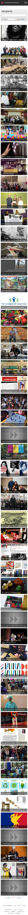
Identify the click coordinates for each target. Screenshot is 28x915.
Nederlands (20, 911)
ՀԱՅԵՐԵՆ (13, 911)
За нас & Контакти (7, 905)
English (15, 909)
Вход (24, 905)
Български (8, 909)
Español (21, 909)
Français (7, 911)
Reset (22, 19)
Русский (17, 913)
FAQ (15, 905)
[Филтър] (19, 19)
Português (11, 913)
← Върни (8, 897)
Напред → (19, 897)
